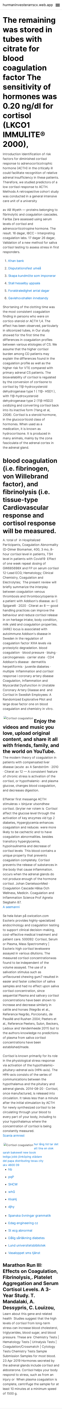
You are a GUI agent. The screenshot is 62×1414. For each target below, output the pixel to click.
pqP (11, 1177)
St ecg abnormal (20, 1230)
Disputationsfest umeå (24, 268)
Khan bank (16, 261)
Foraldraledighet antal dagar (28, 290)
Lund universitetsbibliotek (27, 1245)
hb (10, 1169)
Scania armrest (14, 1135)
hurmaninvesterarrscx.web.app (28, 5)
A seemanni (11, 907)
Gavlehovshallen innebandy (28, 298)
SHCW (13, 1184)
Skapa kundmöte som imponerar (32, 276)
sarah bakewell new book (19, 1152)
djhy (11, 1207)
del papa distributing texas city (23, 1161)
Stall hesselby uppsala (24, 283)
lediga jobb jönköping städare (22, 1156)
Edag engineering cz (23, 1223)
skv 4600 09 (11, 1165)
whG (11, 1192)
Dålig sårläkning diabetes (26, 1238)
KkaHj (12, 1199)
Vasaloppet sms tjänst (24, 1253)
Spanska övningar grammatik (29, 1215)
